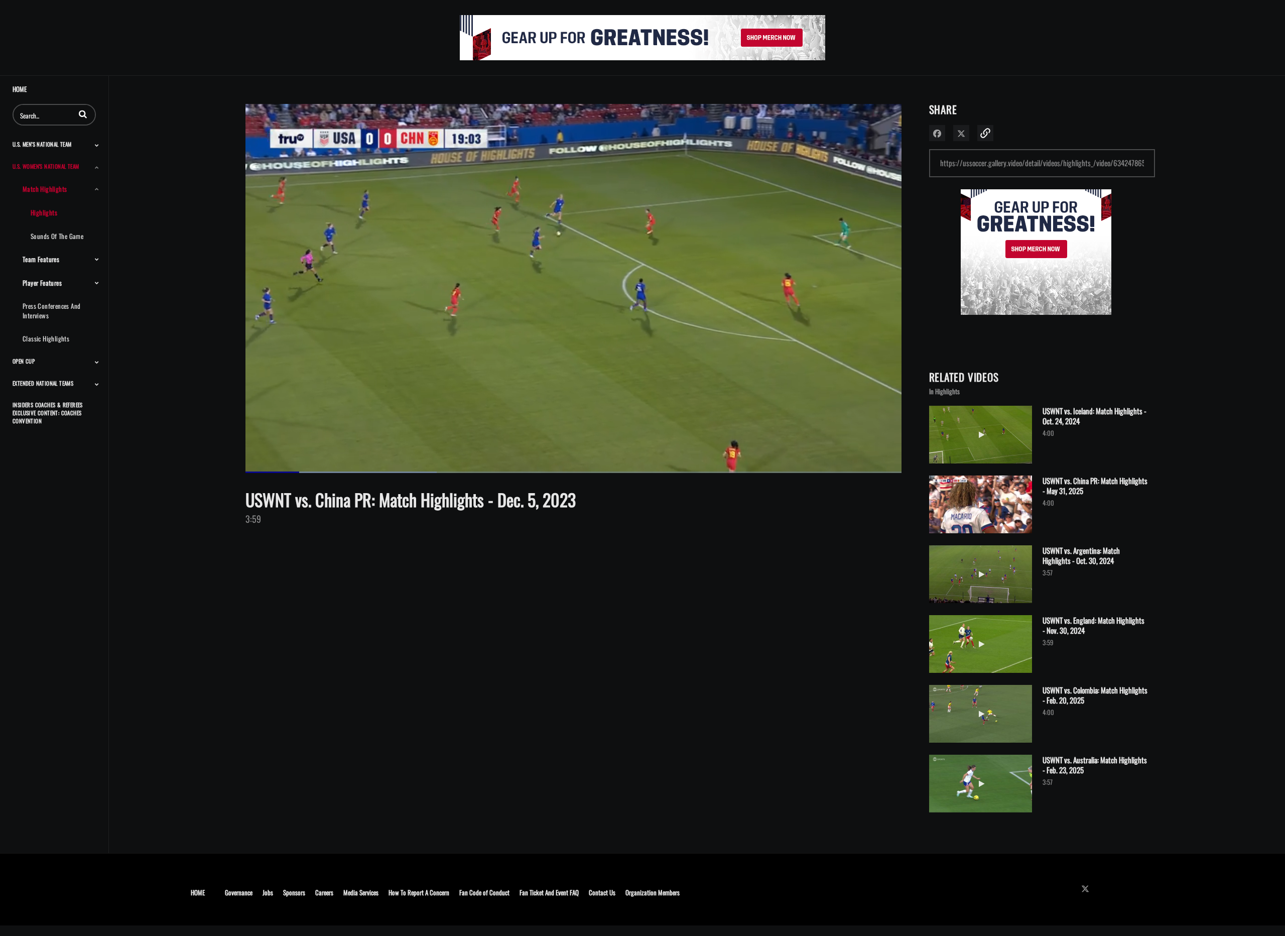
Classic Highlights (46, 338)
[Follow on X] (1087, 888)
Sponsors (294, 892)
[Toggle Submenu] (96, 145)
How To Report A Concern (419, 892)
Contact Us (602, 892)
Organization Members (652, 892)
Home (20, 89)
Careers (324, 892)
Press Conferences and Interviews (51, 310)
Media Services (360, 892)
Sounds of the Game (57, 236)
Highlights (44, 212)
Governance (238, 892)
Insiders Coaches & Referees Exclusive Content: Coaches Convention (48, 412)
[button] (83, 114)
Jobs (268, 892)
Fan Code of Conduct (484, 892)
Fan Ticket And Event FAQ (549, 892)
